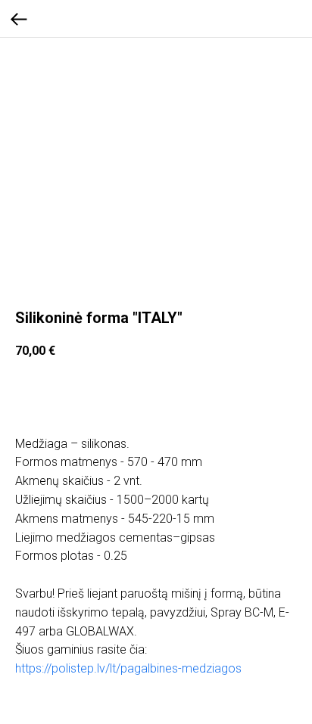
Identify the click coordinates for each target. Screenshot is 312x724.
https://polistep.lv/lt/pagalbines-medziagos (128, 668)
